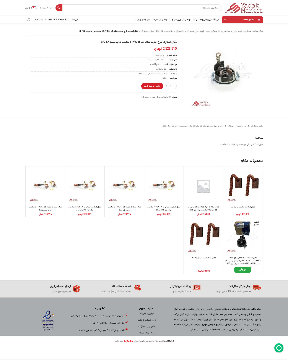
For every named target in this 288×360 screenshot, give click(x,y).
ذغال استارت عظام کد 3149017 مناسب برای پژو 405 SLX (163, 208)
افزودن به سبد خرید (152, 86)
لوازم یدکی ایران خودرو (232, 31)
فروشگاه (247, 31)
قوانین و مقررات (147, 313)
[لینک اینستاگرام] (28, 19)
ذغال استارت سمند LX (150, 31)
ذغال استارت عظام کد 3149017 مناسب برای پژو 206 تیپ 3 (84, 208)
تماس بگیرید (242, 269)
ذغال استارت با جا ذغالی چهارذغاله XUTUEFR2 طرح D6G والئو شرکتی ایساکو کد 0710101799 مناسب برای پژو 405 (243, 260)
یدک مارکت (258, 31)
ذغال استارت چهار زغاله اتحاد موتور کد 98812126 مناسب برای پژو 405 (203, 208)
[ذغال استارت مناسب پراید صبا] (243, 186)
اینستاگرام (39, 19)
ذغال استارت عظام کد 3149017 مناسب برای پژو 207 (124, 208)
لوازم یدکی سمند (213, 31)
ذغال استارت (166, 97)
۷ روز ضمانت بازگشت (147, 320)
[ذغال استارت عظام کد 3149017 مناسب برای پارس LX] (45, 186)
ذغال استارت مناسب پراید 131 (203, 257)
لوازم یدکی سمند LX (195, 31)
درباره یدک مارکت (146, 332)
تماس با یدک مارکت (146, 326)
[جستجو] (58, 7)
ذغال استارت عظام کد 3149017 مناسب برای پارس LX (45, 208)
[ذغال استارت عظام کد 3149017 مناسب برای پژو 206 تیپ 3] (85, 186)
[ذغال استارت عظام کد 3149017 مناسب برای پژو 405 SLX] (164, 186)
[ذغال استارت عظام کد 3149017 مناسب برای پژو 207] (124, 186)
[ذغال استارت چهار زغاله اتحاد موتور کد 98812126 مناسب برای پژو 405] (203, 186)
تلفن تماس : (64, 19)
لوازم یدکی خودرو (210, 324)
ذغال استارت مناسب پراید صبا (243, 207)
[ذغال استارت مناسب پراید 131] (203, 237)
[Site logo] (244, 7)
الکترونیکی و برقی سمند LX (172, 31)
